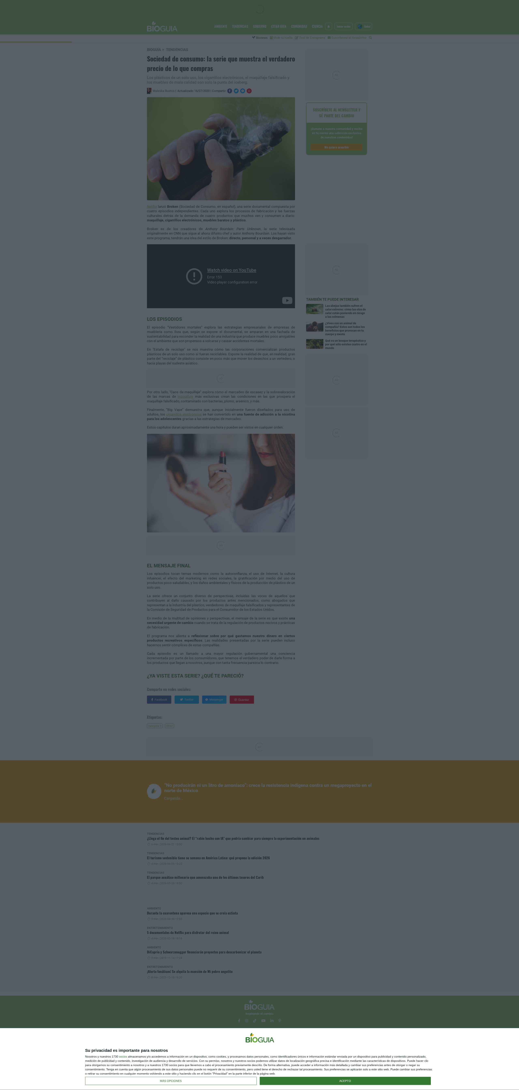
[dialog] (259, 1059)
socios (123, 1056)
